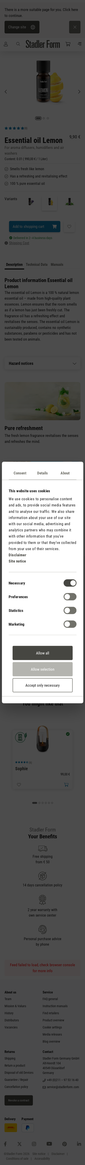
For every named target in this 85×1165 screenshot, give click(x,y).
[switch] (69, 596)
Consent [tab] (20, 473)
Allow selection (42, 669)
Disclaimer (17, 555)
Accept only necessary (42, 685)
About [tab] (65, 473)
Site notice (17, 561)
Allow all (42, 653)
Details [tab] (42, 473)
